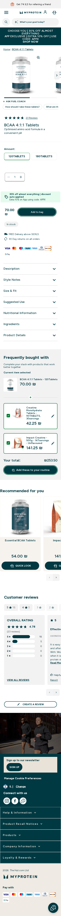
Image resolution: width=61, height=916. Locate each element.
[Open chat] (23, 800)
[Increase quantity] (21, 177)
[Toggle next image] (57, 75)
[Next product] (56, 577)
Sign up (14, 767)
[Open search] (6, 22)
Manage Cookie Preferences (22, 778)
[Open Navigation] (6, 12)
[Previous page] (49, 692)
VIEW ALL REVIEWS (18, 680)
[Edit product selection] (52, 416)
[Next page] (56, 692)
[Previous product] (49, 577)
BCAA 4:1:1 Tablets (22, 49)
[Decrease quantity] (8, 177)
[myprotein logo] (30, 12)
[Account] (46, 12)
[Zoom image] (38, 57)
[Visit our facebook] (15, 800)
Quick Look (23, 565)
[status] (14, 177)
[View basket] (54, 12)
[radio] (17, 156)
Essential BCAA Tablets (20, 540)
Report (54, 680)
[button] (53, 908)
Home (6, 49)
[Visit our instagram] (6, 800)
